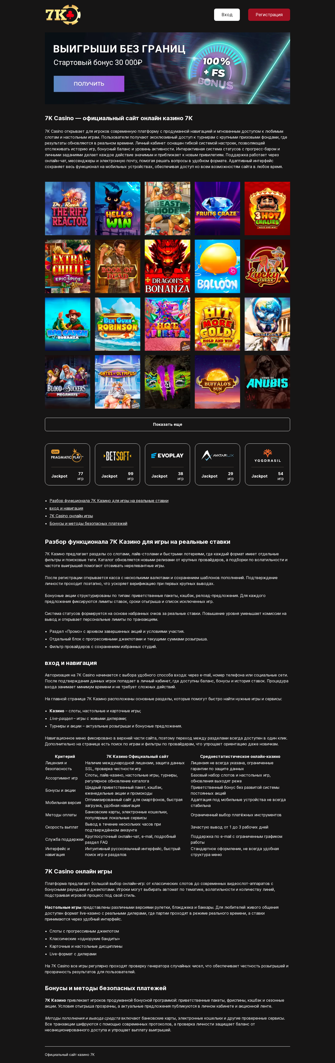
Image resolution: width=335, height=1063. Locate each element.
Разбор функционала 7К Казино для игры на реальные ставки (109, 500)
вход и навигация (66, 508)
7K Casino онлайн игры (71, 515)
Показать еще (167, 424)
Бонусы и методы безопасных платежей (88, 523)
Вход (226, 14)
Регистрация (269, 14)
